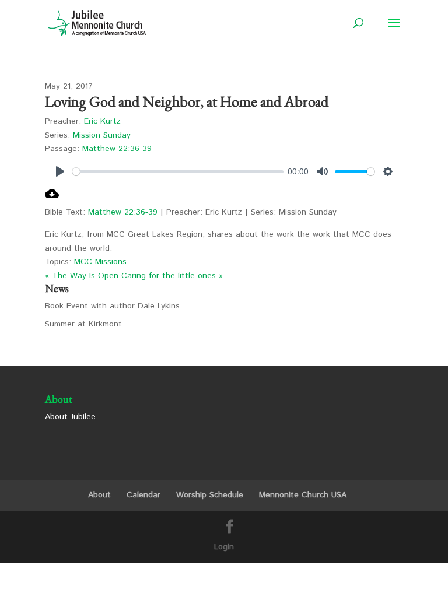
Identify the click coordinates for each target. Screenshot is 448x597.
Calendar (143, 495)
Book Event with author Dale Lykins (112, 306)
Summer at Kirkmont (83, 324)
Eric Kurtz (102, 121)
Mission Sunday (102, 135)
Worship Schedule (209, 495)
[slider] (178, 171)
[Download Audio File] (52, 198)
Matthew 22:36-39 (117, 148)
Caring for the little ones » (172, 276)
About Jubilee (70, 417)
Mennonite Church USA (302, 495)
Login (224, 547)
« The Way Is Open (81, 276)
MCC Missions (100, 262)
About (99, 495)
